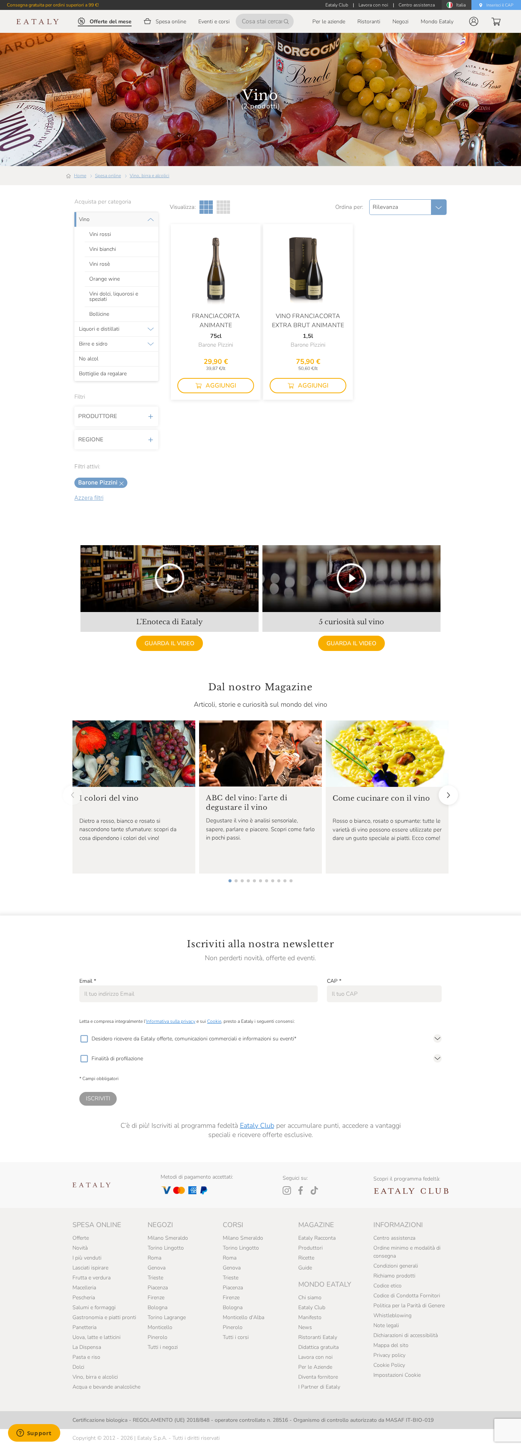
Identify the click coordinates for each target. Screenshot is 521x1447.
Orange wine (104, 279)
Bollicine (99, 314)
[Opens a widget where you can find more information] (34, 1433)
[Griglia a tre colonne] (206, 207)
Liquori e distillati (99, 329)
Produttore (97, 416)
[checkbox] (83, 1038)
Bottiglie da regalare (103, 373)
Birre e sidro (93, 344)
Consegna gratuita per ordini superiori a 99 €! (53, 5)
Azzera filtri (88, 497)
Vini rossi (100, 234)
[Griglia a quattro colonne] (223, 207)
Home (80, 176)
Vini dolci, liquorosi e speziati (113, 296)
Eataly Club (257, 1125)
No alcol (88, 359)
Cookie (214, 1021)
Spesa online (108, 176)
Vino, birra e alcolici (149, 176)
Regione (90, 439)
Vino (84, 219)
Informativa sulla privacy (170, 1021)
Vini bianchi (102, 249)
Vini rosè (99, 264)
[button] (474, 21)
